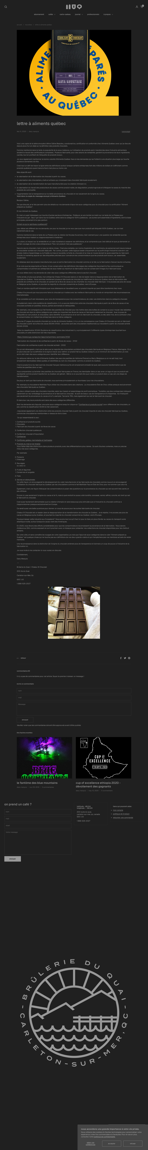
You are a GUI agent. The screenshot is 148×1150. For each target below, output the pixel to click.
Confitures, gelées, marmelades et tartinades (34, 440)
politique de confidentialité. (104, 1137)
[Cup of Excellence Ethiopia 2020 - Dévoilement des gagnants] (103, 758)
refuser (133, 1143)
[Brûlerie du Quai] (74, 6)
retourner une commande (123, 817)
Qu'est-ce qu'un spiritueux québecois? (32, 224)
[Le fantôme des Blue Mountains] (44, 758)
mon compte (118, 810)
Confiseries (21, 436)
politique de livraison (121, 814)
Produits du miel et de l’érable (28, 444)
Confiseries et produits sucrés (90, 404)
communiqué (126, 131)
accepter (111, 1143)
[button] (5, 6)
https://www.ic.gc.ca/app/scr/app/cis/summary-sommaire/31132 (43, 337)
